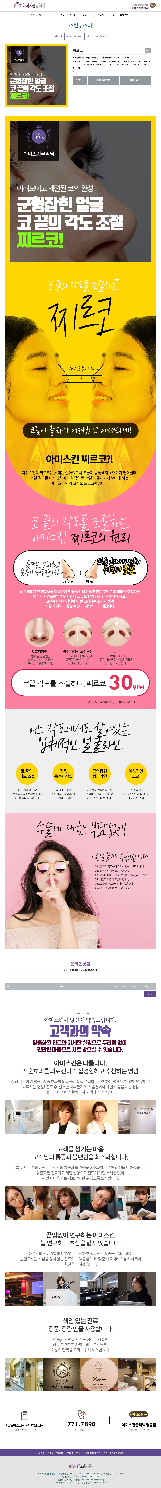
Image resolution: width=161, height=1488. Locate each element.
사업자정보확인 (94, 1476)
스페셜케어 (101, 14)
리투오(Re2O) (100, 36)
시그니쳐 (51, 14)
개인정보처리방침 (55, 1452)
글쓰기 (150, 994)
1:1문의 (69, 1452)
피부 (62, 14)
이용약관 (40, 1452)
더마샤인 (89, 36)
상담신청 (80, 80)
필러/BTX (124, 14)
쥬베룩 (68, 36)
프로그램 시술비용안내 (113, 1452)
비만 (113, 14)
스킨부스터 (85, 14)
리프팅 (72, 14)
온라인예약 (135, 80)
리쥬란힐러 (59, 36)
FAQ (78, 1452)
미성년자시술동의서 (91, 1452)
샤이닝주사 (78, 36)
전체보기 (37, 14)
